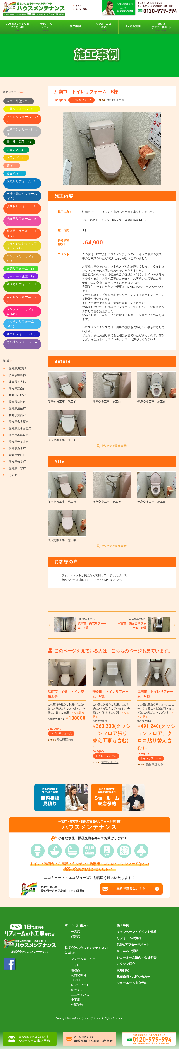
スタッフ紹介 (126, 963)
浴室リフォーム (22, 334)
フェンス (16, 149)
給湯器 (75, 970)
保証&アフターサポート (133, 944)
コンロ (75, 980)
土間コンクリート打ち (22, 132)
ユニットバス (80, 994)
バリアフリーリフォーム (22, 258)
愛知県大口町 (17, 455)
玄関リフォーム (21, 268)
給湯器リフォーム (22, 286)
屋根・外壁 (19, 101)
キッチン (77, 990)
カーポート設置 (21, 276)
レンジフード (80, 985)
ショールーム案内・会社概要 (137, 957)
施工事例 (123, 925)
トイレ (75, 965)
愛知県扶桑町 (17, 461)
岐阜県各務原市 (19, 435)
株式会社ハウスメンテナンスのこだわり (86, 950)
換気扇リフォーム (21, 183)
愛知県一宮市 (17, 468)
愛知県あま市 (17, 448)
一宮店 (75, 931)
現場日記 (123, 970)
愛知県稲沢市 (17, 401)
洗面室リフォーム (22, 221)
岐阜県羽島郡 (17, 375)
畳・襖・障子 (19, 142)
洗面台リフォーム (22, 208)
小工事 (75, 999)
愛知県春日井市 (19, 441)
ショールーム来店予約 (132, 983)
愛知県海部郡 (17, 368)
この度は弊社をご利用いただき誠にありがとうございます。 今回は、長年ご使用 (66, 708)
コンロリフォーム (22, 299)
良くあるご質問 (127, 951)
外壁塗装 (77, 1004)
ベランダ (16, 157)
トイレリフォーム (81, 100)
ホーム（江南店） (77, 925)
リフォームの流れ (129, 938)
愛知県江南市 (115, 100)
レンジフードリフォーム (22, 311)
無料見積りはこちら (131, 889)
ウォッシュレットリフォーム (22, 246)
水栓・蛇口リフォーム (22, 196)
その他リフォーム (22, 344)
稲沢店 (75, 936)
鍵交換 (15, 173)
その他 (13, 475)
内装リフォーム (22, 109)
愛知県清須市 (17, 408)
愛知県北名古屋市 (20, 428)
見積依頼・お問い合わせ (133, 976)
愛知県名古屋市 (19, 421)
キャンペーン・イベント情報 (137, 931)
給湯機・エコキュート (22, 233)
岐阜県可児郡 (17, 381)
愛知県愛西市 (17, 415)
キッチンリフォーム (20, 324)
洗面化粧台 (78, 975)
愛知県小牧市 (17, 395)
